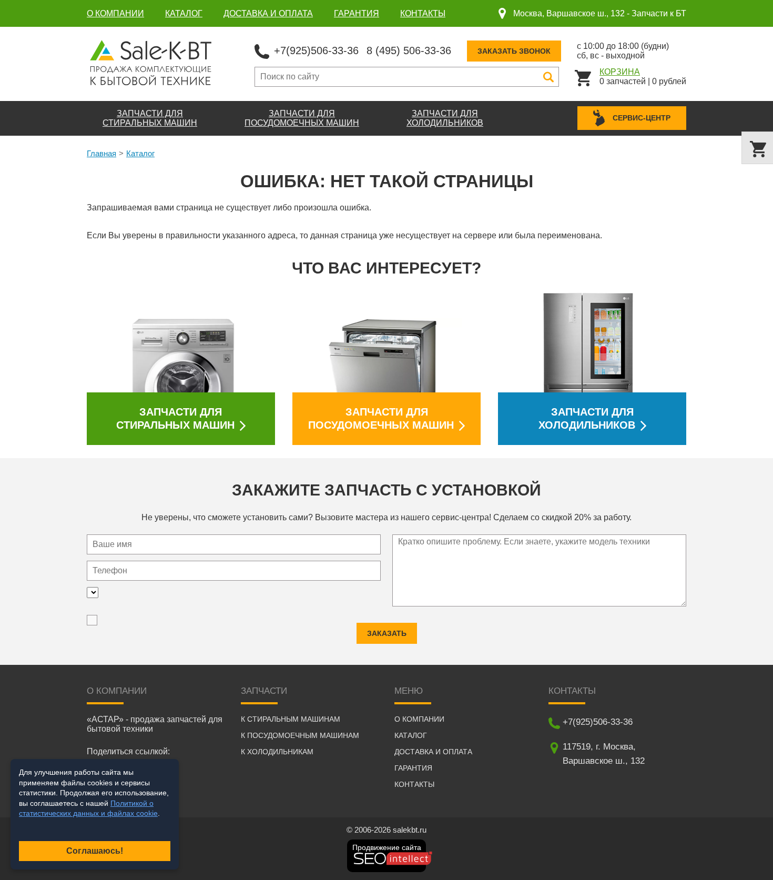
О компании (115, 13)
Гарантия (356, 13)
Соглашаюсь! (94, 850)
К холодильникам (277, 751)
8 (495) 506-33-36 (409, 50)
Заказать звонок (514, 51)
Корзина (619, 71)
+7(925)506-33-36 (316, 50)
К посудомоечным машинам (300, 735)
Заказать (386, 633)
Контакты (422, 13)
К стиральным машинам (290, 719)
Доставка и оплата (268, 13)
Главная (101, 153)
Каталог (183, 13)
